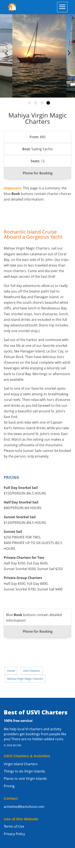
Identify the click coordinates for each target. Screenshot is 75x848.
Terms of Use (14, 826)
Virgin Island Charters (21, 764)
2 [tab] (36, 103)
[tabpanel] (37, 53)
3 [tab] (42, 103)
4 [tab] (48, 103)
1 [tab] (29, 103)
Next (68, 53)
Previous (7, 53)
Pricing (9, 786)
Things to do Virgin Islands (24, 771)
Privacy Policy (14, 834)
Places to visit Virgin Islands (25, 778)
